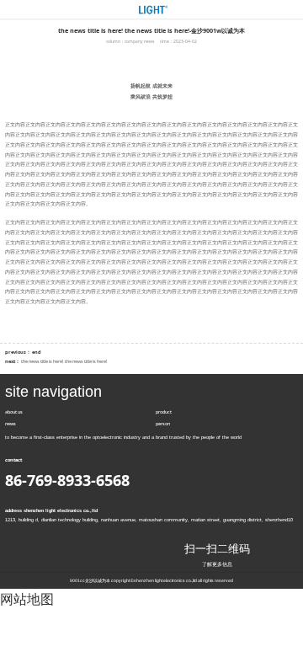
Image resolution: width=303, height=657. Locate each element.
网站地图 (27, 599)
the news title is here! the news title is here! (64, 361)
